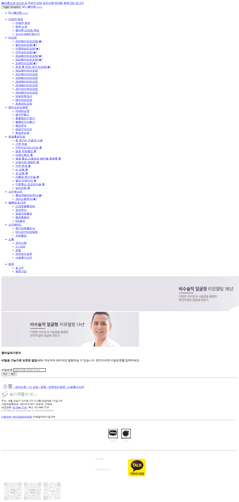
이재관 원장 (22, 22)
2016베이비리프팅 (26, 92)
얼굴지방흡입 (23, 213)
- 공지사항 (20, 387)
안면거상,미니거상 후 (28, 147)
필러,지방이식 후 (25, 180)
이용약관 (6, 416)
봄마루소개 (8, 3)
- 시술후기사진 (75, 387)
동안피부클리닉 (25, 228)
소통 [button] (11, 239)
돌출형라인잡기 (25, 118)
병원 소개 (21, 26)
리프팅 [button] (12, 37)
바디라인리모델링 (26, 231)
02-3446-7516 (20, 407)
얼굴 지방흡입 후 (25, 151)
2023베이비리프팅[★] (28, 59)
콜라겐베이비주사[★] (28, 195)
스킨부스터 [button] (15, 191)
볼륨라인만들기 (25, 121)
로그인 (80, 3)
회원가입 (69, 3)
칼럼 (18, 250)
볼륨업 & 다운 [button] (17, 202)
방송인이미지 (23, 129)
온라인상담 (35, 3)
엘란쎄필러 (22, 217)
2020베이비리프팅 (26, 77)
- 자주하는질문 (56, 387)
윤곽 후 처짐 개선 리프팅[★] (33, 66)
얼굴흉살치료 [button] (16, 136)
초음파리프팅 (23, 103)
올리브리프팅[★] (26, 44)
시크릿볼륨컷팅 (25, 206)
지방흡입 (21, 235)
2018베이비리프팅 (26, 85)
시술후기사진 (23, 257)
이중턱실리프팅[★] (27, 48)
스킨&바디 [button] (15, 224)
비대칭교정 (22, 110)
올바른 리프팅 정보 (27, 30)
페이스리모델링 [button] (18, 107)
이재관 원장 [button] (15, 19)
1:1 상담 (20, 246)
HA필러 (20, 220)
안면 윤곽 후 (23, 165)
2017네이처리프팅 (26, 88)
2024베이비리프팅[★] (28, 55)
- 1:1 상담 (33, 387)
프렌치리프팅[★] (26, 63)
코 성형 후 (21, 173)
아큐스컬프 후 (24, 154)
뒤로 (5, 374)
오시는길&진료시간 (27, 33)
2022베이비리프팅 (26, 70)
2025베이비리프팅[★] (28, 41)
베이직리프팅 (23, 99)
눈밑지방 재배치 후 (27, 162)
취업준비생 (22, 132)
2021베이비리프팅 (26, 74)
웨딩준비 (21, 125)
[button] (11, 264)
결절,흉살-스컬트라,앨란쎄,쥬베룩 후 (38, 158)
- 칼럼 (43, 387)
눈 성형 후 (21, 169)
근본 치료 (21, 143)
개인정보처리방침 (22, 416)
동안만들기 (22, 114)
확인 (13, 374)
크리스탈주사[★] (26, 198)
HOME (59, 3)
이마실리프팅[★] (26, 52)
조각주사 (21, 209)
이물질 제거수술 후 (27, 176)
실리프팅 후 (22, 187)
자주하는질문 (23, 253)
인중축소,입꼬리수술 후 (30, 184)
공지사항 (48, 3)
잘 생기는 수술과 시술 (29, 140)
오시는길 (21, 3)
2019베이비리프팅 (26, 81)
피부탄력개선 (23, 96)
